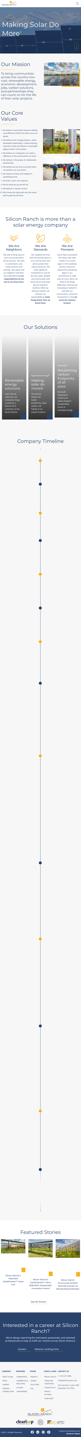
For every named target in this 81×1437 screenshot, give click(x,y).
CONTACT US (63, 1371)
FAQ (31, 1388)
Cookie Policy (50, 1388)
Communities (21, 1377)
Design (61, 1431)
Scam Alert (49, 1398)
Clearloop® (62, 365)
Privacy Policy (50, 1377)
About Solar (7, 1377)
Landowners (21, 1391)
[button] (77, 4)
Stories (33, 1381)
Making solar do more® (38, 384)
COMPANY (6, 1371)
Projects (34, 1377)
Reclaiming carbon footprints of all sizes (67, 378)
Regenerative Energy (40, 375)
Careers (22, 1349)
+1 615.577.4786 (64, 1376)
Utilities (19, 1388)
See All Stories (38, 1301)
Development (73, 1431)
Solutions (34, 1384)
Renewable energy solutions (14, 384)
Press (4, 1381)
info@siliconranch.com (67, 1380)
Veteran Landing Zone (47, 1349)
